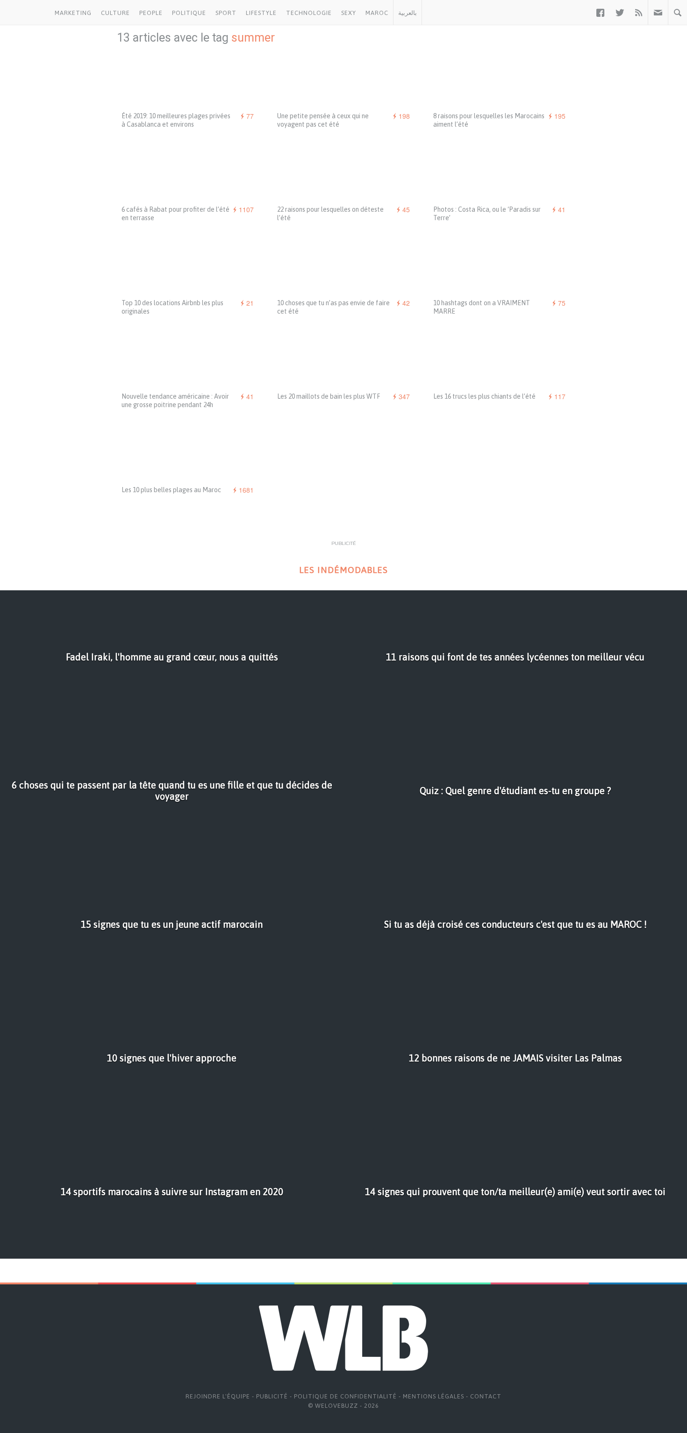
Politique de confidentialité (345, 1396)
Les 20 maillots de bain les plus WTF (328, 396)
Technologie (309, 12)
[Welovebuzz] (25, 13)
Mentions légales (433, 1396)
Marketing (73, 12)
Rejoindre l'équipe (218, 1396)
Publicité (272, 1396)
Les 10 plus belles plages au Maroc (171, 490)
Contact (485, 1396)
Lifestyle (261, 12)
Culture (115, 12)
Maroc (376, 12)
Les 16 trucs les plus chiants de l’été (484, 396)
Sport (225, 12)
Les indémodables (343, 570)
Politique (189, 12)
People (151, 12)
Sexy (348, 12)
